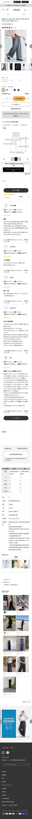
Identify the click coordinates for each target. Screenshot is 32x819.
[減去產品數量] (10, 99)
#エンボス (15, 125)
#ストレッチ (23, 125)
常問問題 (4, 775)
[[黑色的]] (10, 90)
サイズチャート (6, 579)
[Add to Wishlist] (28, 98)
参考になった (26, 240)
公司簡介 (4, 791)
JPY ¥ (12, 747)
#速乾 (4, 128)
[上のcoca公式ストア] (7, 753)
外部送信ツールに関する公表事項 (9, 805)
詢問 (3, 778)
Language (5, 747)
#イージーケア (6, 125)
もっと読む (16, 418)
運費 (12, 108)
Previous (1, 721)
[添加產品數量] (4, 99)
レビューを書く (16, 190)
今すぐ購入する (16, 104)
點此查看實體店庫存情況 (16, 454)
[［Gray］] (7, 90)
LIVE (8, 14)
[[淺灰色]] (22, 90)
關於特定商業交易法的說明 (8, 801)
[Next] (31, 46)
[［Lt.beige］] (3, 90)
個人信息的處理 (5, 798)
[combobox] (16, 159)
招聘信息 (4, 781)
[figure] (4, 159)
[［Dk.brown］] (18, 90)
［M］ (12, 80)
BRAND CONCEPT (6, 785)
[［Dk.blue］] (14, 90)
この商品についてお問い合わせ (10, 584)
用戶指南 (4, 771)
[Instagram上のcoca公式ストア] (3, 753)
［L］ (19, 80)
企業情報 (4, 788)
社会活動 (4, 795)
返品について (6, 582)
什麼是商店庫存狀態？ (22, 448)
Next (31, 721)
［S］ (5, 80)
